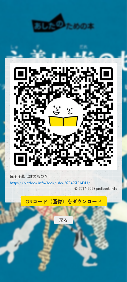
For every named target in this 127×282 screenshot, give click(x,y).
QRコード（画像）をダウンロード (64, 201)
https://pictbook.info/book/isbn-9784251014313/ (50, 182)
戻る (63, 220)
